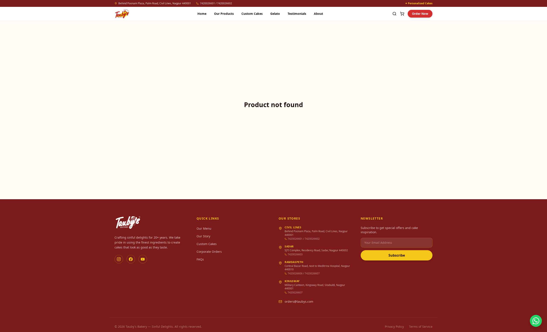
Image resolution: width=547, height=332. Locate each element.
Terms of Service (420, 327)
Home (201, 14)
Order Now (420, 14)
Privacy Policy (394, 327)
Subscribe (396, 255)
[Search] (394, 14)
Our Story (203, 236)
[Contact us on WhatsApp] (536, 321)
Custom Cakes (252, 14)
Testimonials (297, 14)
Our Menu (204, 228)
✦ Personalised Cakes (418, 3)
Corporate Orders (209, 252)
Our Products (224, 14)
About (318, 14)
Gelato (275, 14)
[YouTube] (142, 259)
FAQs (200, 259)
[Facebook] (130, 259)
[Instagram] (119, 259)
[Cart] (402, 14)
